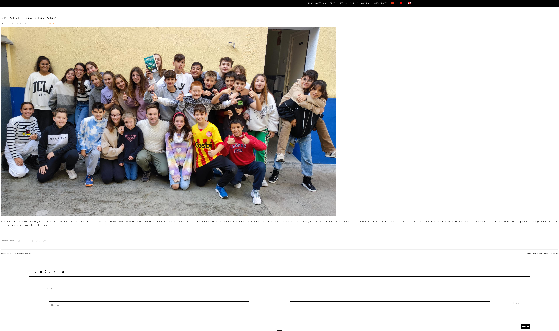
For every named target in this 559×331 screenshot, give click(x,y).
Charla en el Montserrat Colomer (541, 253)
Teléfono (514, 302)
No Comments (49, 23)
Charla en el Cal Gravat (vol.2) (16, 253)
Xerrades (35, 23)
